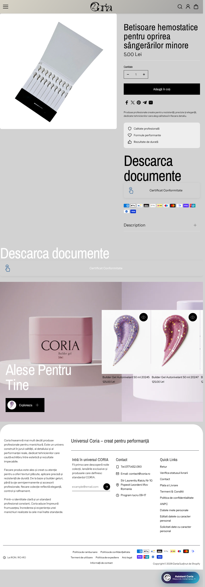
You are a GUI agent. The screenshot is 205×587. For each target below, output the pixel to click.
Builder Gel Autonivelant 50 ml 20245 (126, 377)
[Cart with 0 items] (196, 7)
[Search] (180, 7)
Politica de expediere (107, 557)
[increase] (144, 74)
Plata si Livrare (169, 485)
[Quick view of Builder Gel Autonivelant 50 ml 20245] (143, 317)
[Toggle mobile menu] (45, 7)
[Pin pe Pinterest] (139, 103)
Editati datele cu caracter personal (175, 518)
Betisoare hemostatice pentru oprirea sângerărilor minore (161, 36)
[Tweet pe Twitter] (133, 103)
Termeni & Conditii (172, 491)
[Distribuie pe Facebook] (127, 103)
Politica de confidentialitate (177, 498)
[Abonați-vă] (106, 486)
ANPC (164, 504)
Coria (176, 563)
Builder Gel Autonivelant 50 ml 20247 (175, 377)
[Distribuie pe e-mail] (151, 103)
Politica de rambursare (85, 551)
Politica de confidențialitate (115, 551)
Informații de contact (101, 562)
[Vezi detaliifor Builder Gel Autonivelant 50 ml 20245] (126, 342)
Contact (165, 479)
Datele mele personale (174, 510)
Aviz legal (127, 557)
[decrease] (128, 74)
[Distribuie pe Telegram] (145, 103)
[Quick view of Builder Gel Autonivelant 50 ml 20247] (193, 317)
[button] (196, 7)
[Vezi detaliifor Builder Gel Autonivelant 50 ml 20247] (175, 342)
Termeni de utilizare (82, 557)
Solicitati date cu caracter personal (175, 529)
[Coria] (101, 6)
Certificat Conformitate (166, 190)
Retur (163, 466)
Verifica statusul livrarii (174, 473)
